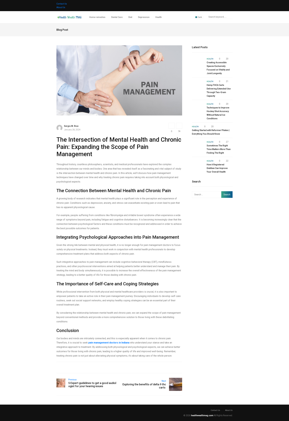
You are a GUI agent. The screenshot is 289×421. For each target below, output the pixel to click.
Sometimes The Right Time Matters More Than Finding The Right (219, 149)
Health (158, 17)
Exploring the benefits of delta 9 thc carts (144, 386)
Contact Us (61, 4)
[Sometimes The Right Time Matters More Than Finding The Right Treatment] (198, 146)
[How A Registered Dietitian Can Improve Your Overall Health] (198, 165)
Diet (130, 17)
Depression (143, 17)
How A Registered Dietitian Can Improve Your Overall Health (217, 168)
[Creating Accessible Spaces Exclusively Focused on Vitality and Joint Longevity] (198, 63)
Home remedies (97, 17)
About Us (60, 7)
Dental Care (117, 17)
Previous (72, 379)
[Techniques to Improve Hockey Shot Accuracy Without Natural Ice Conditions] (198, 108)
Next (164, 381)
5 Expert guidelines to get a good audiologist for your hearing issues (92, 384)
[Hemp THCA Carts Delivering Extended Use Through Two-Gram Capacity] (198, 85)
